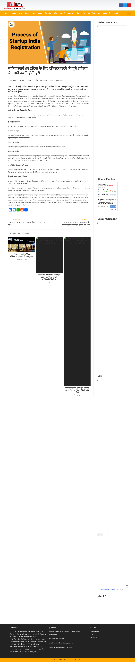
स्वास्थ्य (40, 13)
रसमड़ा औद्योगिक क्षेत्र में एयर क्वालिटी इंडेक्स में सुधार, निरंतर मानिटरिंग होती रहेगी (77, 390)
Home (7, 13)
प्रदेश (55, 13)
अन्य (98, 13)
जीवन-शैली (91, 13)
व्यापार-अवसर (59, 80)
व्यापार (20, 13)
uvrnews (13, 80)
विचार (78, 13)
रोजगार (27, 13)
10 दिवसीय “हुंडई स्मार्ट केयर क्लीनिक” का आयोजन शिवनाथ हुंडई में (21, 255)
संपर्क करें (115, 13)
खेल (84, 13)
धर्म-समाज (71, 13)
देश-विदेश (48, 13)
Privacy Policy (95, 632)
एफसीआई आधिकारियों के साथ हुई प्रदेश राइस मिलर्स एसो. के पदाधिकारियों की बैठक (49, 277)
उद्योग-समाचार (44, 80)
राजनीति (62, 13)
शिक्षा (33, 13)
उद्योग (14, 13)
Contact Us (94, 637)
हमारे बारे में (106, 13)
